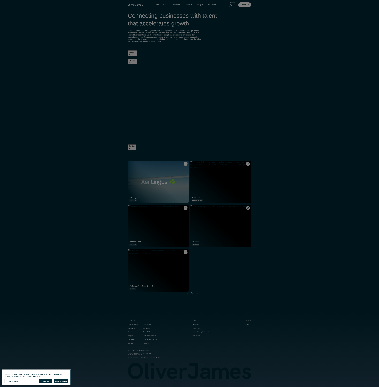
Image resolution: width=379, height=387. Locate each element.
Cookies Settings (13, 381)
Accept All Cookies (61, 381)
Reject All (46, 381)
